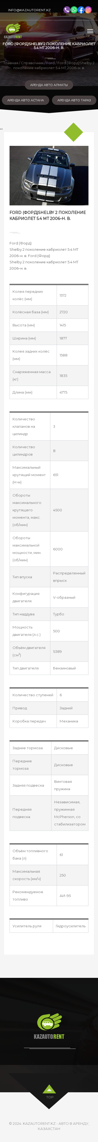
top (50, 1097)
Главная (11, 63)
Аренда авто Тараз (74, 100)
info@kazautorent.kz (29, 10)
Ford (50, 63)
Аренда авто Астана (25, 100)
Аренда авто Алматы (49, 85)
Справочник (32, 63)
